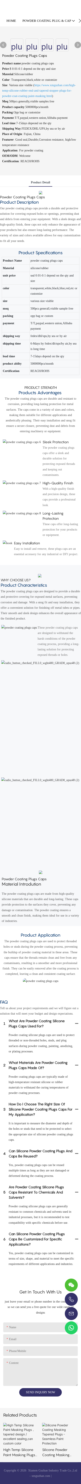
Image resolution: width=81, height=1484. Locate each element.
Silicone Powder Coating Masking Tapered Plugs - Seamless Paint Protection (56, 1452)
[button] (80, 21)
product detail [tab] (40, 182)
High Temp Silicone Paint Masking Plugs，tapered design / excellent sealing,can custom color (21, 1452)
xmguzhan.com (41, 1476)
